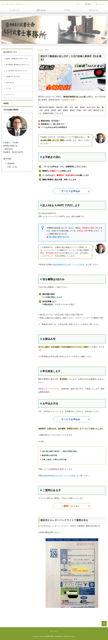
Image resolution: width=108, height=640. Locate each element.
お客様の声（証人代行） (13, 76)
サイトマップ (100, 4)
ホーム (78, 4)
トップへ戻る (104, 623)
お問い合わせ (41, 10)
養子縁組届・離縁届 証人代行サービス (18, 64)
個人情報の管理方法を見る (59, 237)
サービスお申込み (70, 191)
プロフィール (93, 10)
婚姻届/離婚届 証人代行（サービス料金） (69, 265)
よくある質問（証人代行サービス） (17, 70)
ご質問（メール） (70, 506)
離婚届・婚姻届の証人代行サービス (17, 58)
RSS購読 (88, 4)
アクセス (67, 10)
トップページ (14, 10)
